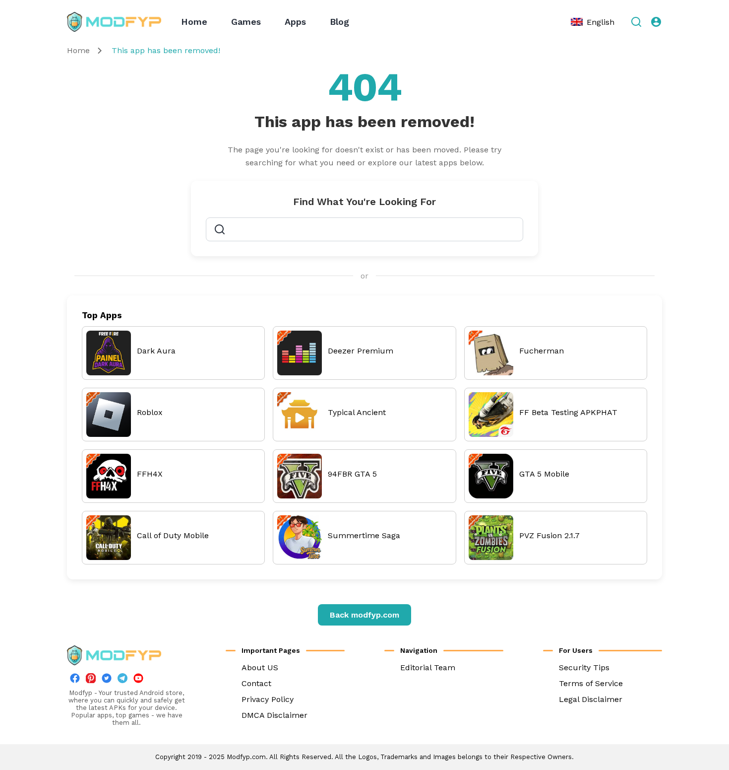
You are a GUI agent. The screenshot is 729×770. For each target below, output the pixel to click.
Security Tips (584, 667)
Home (194, 21)
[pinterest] (91, 678)
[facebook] (75, 680)
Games (246, 21)
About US (260, 667)
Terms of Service (591, 683)
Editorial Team (427, 667)
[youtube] (138, 680)
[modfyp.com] (114, 22)
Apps (295, 21)
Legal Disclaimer (590, 699)
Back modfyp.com (364, 615)
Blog (339, 21)
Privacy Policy (268, 699)
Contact (256, 683)
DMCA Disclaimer (274, 715)
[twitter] (107, 680)
